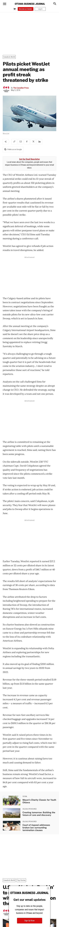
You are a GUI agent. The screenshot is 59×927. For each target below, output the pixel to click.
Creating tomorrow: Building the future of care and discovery (39, 813)
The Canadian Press (21, 88)
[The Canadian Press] (7, 89)
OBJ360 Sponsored (30, 809)
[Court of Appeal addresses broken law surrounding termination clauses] (11, 826)
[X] (33, 141)
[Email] (20, 141)
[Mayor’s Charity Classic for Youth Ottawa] (11, 800)
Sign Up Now (29, 920)
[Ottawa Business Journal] (30, 4)
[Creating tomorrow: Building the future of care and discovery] (11, 813)
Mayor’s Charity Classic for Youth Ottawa (39, 801)
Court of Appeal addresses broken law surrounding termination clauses (36, 828)
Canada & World (9, 57)
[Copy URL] (14, 141)
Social (25, 796)
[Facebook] (27, 141)
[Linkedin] (39, 141)
